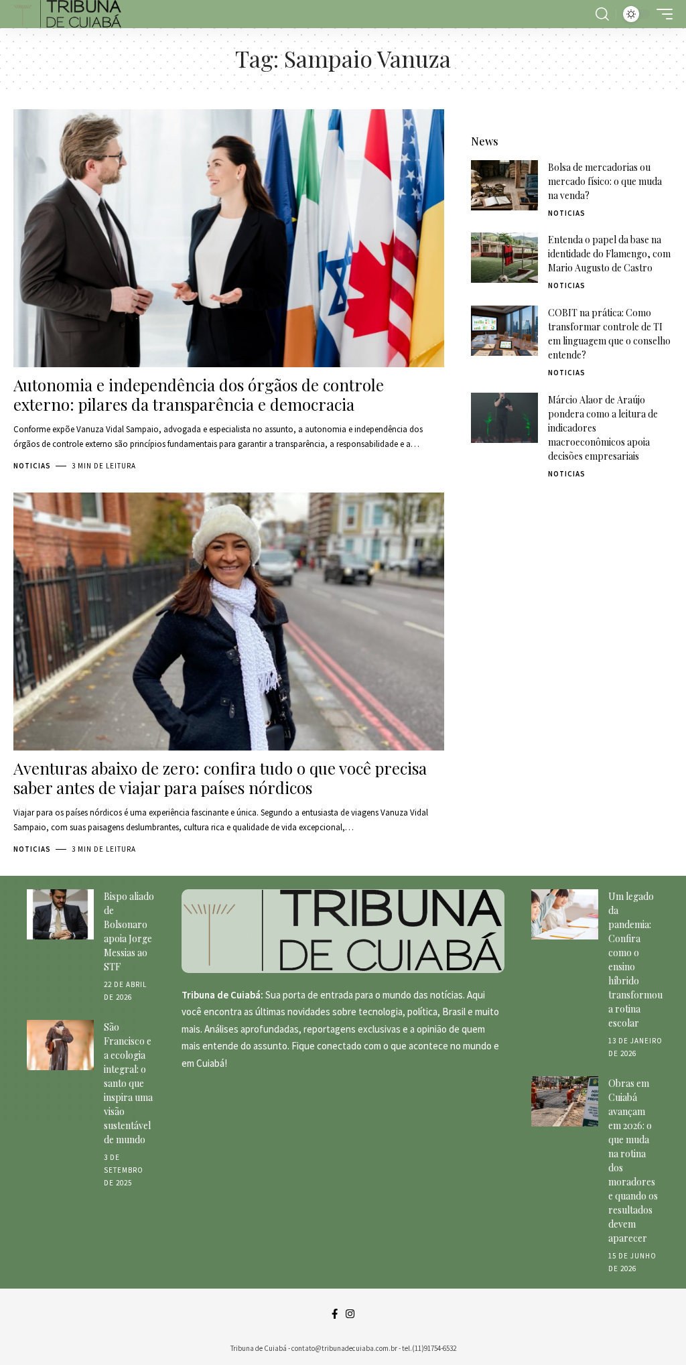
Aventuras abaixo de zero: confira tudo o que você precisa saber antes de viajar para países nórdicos (220, 777)
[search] (602, 14)
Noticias (32, 465)
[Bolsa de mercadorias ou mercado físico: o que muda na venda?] (504, 185)
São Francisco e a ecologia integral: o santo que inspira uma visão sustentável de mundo (128, 1083)
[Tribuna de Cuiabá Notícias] (67, 14)
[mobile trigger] (661, 14)
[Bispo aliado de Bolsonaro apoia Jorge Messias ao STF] (60, 914)
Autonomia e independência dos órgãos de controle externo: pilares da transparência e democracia (198, 394)
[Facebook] (334, 1314)
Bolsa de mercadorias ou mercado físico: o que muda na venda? (605, 181)
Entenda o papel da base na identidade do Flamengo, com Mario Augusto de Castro (609, 253)
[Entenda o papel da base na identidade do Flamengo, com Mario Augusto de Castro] (504, 258)
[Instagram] (350, 1314)
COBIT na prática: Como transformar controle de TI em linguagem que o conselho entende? (609, 333)
